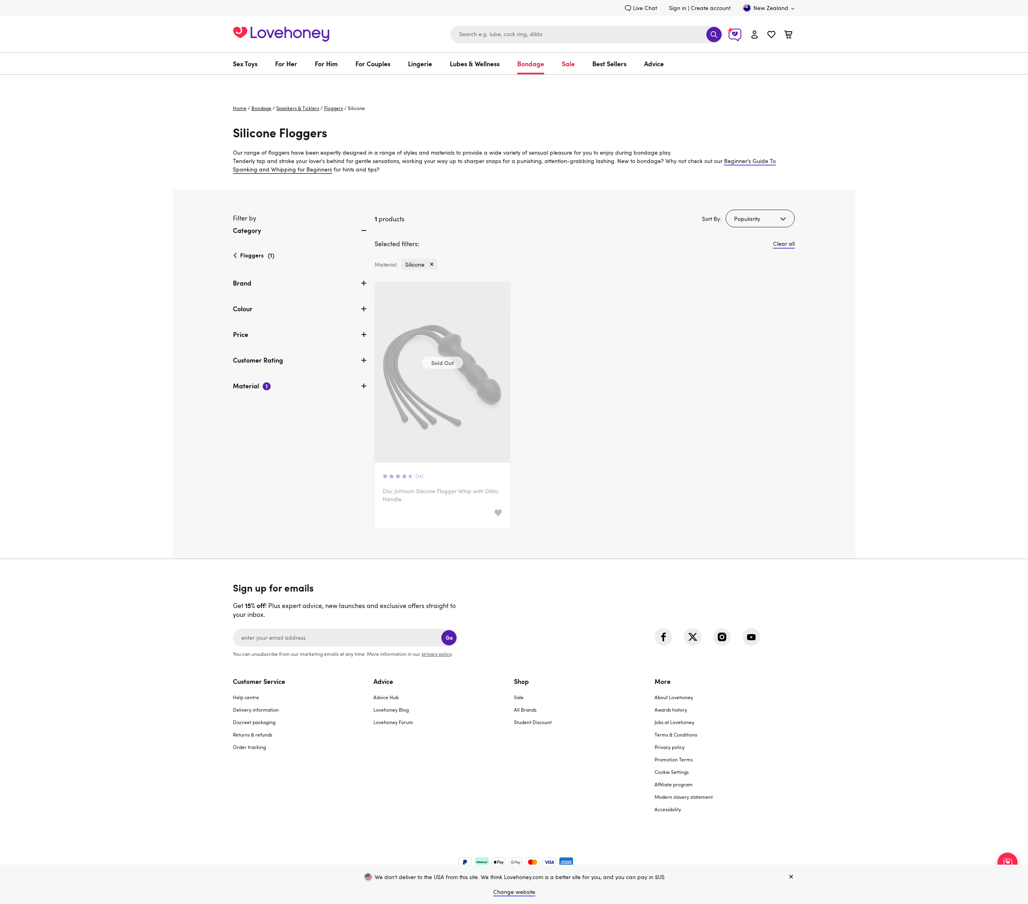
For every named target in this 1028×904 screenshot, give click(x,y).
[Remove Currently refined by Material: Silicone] (431, 264)
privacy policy (436, 654)
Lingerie (420, 63)
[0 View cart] (788, 35)
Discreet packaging (254, 722)
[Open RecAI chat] (1007, 863)
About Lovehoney (674, 697)
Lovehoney (514, 83)
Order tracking (249, 747)
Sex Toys (245, 63)
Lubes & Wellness (475, 63)
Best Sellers (609, 63)
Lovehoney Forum (393, 722)
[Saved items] (498, 513)
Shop (521, 681)
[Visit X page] (693, 637)
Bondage (530, 63)
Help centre (246, 697)
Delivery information (256, 709)
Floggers (333, 108)
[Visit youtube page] (751, 637)
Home (240, 108)
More (663, 681)
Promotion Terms (674, 759)
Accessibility (668, 809)
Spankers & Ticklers (297, 108)
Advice (654, 63)
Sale (568, 63)
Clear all (784, 243)
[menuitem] (249, 63)
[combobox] (587, 34)
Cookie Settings (672, 772)
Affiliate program (674, 784)
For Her (286, 63)
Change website (514, 892)
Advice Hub (386, 697)
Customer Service (259, 681)
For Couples (372, 63)
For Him (326, 63)
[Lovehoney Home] (281, 33)
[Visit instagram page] (722, 637)
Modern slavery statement (684, 797)
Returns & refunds (252, 734)
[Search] (714, 34)
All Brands (525, 709)
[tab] (300, 237)
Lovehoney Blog (391, 709)
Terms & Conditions (676, 734)
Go (449, 637)
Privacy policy (670, 747)
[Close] (791, 877)
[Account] (754, 34)
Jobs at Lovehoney (674, 722)
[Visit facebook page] (663, 637)
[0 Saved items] (771, 35)
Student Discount (533, 722)
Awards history (671, 709)
